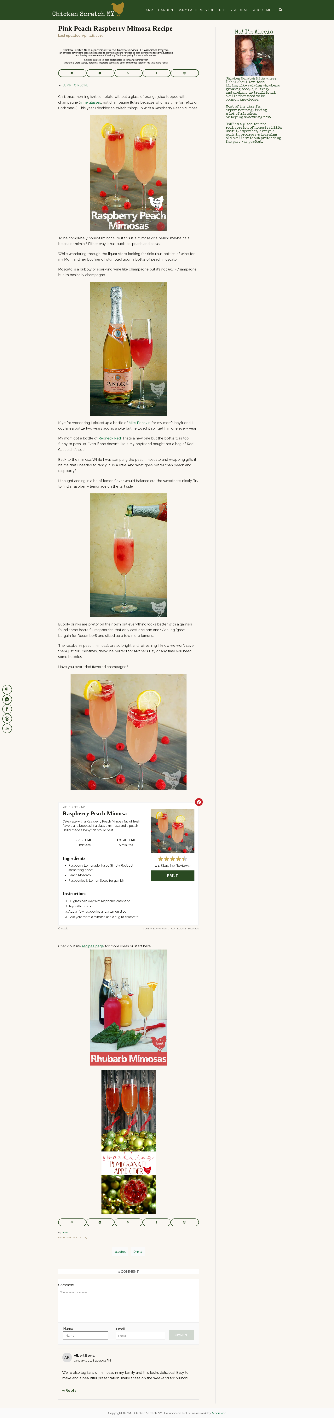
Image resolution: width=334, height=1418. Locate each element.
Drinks (137, 1251)
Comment (66, 1285)
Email (120, 1329)
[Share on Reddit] (7, 728)
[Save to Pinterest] (128, 73)
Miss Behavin (139, 423)
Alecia (65, 1232)
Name (68, 1329)
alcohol (120, 1251)
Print (172, 876)
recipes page (93, 946)
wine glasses (90, 102)
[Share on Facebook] (157, 73)
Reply (71, 1390)
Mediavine (219, 1413)
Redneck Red (110, 438)
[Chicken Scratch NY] (88, 10)
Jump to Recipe (75, 85)
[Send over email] (72, 73)
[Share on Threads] (185, 73)
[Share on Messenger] (100, 73)
